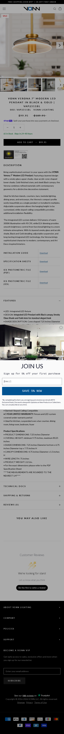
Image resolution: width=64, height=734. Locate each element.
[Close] (61, 327)
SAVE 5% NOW (32, 391)
